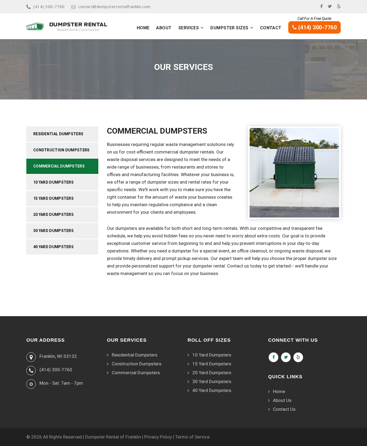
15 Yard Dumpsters (53, 198)
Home (143, 27)
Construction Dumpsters (61, 150)
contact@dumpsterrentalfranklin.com (114, 6)
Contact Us (284, 409)
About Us (282, 400)
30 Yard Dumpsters (53, 231)
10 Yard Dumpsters (53, 182)
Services (188, 27)
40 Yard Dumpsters (53, 247)
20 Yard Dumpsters (53, 214)
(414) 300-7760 (48, 6)
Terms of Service (192, 437)
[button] (202, 27)
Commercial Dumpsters (59, 166)
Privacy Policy (158, 437)
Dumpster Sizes (229, 27)
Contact (271, 27)
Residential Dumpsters (58, 134)
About (163, 27)
